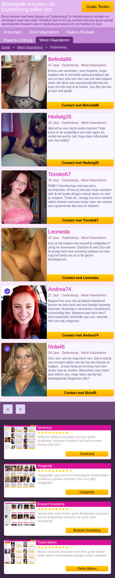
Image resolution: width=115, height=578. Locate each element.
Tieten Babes (87, 569)
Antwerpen (12, 32)
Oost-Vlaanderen (44, 32)
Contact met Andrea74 (80, 335)
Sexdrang (87, 454)
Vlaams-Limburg (17, 40)
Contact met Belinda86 (80, 105)
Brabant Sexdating (87, 530)
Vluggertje (86, 492)
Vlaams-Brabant (80, 32)
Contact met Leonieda (80, 278)
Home (5, 47)
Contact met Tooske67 (80, 220)
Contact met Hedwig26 (80, 163)
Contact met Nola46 (80, 393)
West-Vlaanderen (54, 40)
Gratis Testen (97, 6)
